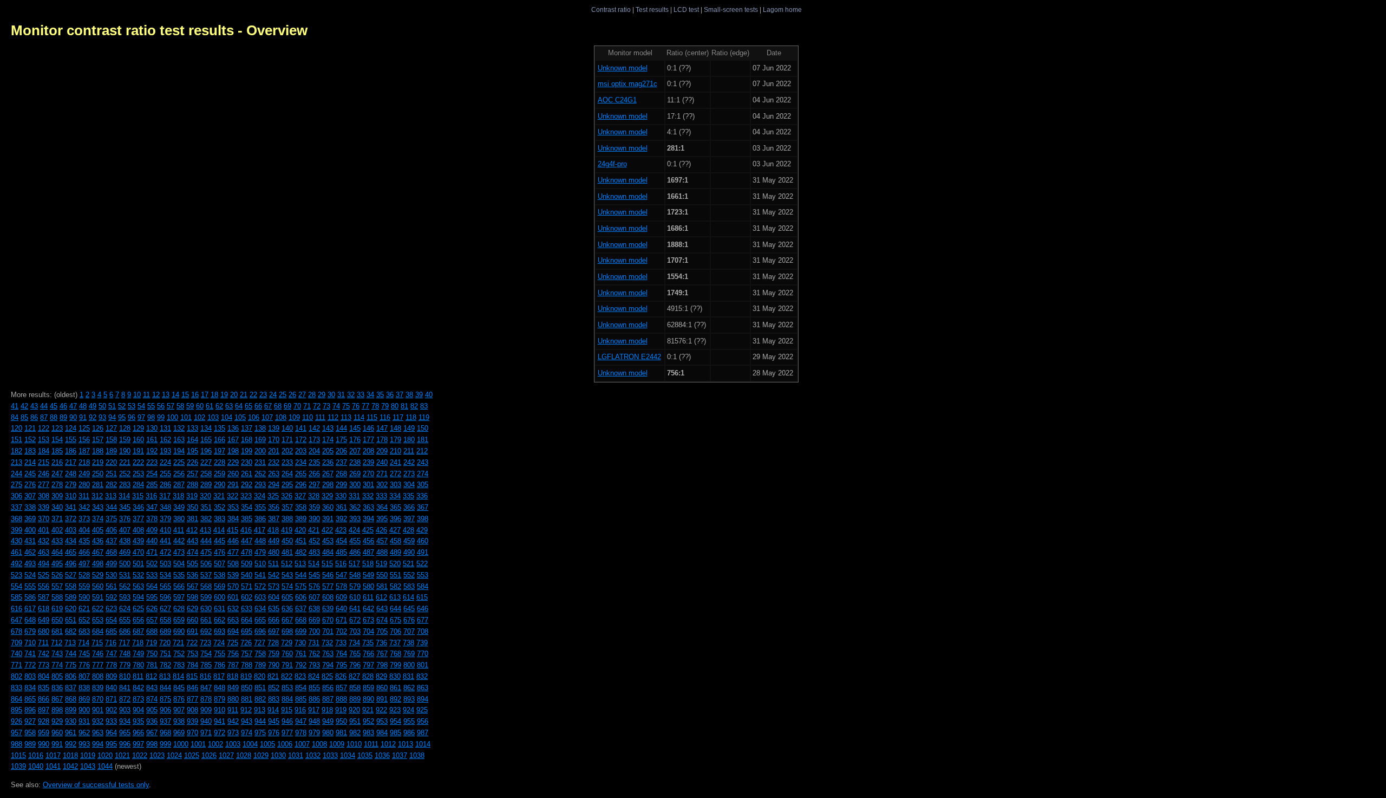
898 (57, 710)
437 (111, 541)
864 (16, 699)
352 (219, 507)
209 (382, 451)
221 (124, 462)
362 (355, 507)
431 (30, 541)
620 (70, 609)
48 (83, 406)
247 (57, 474)
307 (30, 496)
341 (70, 507)
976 (273, 733)
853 (287, 688)
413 (205, 530)
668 (300, 620)
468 (111, 552)
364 (382, 507)
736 (381, 643)
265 (300, 474)
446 (233, 541)
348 (165, 507)
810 (124, 676)
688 (152, 631)
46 (63, 406)
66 (258, 406)
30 (331, 395)
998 (152, 744)
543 (287, 575)
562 (124, 586)
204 (314, 451)
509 (246, 564)
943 (246, 721)
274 (422, 474)
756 (233, 654)
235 (314, 462)
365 (395, 507)
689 (165, 631)
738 (408, 643)
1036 (382, 755)
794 (328, 665)
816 (205, 676)
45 (53, 406)
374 (97, 519)
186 (70, 451)
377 (138, 519)
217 (70, 462)
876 (179, 699)
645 (409, 609)
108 (280, 417)
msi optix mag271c (627, 84)
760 (287, 654)
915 (286, 710)
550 (382, 575)
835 (43, 688)
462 (30, 552)
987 (422, 733)
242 (409, 462)
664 (246, 620)
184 (43, 451)
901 (97, 710)
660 (192, 620)
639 (328, 609)
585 (16, 597)
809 (111, 676)
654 (111, 620)
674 (382, 620)
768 (395, 654)
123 (57, 428)
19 (224, 395)
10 (137, 395)
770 (422, 654)
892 (395, 699)
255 (165, 474)
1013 (405, 744)
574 (287, 586)
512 (286, 564)
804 (43, 676)
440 (152, 541)
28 (312, 395)
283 (124, 485)
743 (57, 654)
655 (124, 620)
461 (16, 552)
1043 (87, 766)
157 (97, 440)
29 (321, 395)
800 (409, 665)
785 (206, 665)
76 (355, 406)
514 (313, 564)
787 (233, 665)
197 (219, 451)
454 (341, 541)
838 (84, 688)
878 (206, 699)
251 (111, 474)
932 (97, 721)
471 (152, 552)
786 (219, 665)
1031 (295, 755)
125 (84, 428)
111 (320, 417)
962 (84, 733)
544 (300, 575)
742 (43, 654)
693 (219, 631)
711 (43, 643)
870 (97, 699)
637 (300, 609)
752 (179, 654)
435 (84, 541)
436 (97, 541)
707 (409, 631)
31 (341, 395)
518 (368, 564)
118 (411, 417)
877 (192, 699)
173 (314, 440)
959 (43, 733)
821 (273, 676)
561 (111, 586)
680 (43, 631)
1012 (388, 744)
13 (165, 395)
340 (57, 507)
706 (395, 631)
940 (206, 721)
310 (70, 496)
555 (30, 586)
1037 (399, 755)
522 (422, 564)
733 (340, 643)
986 (409, 733)
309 (57, 496)
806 (70, 676)
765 (355, 654)
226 (192, 462)
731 (313, 643)
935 (138, 721)
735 (368, 643)
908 (192, 710)
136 (233, 428)
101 (186, 417)
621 (84, 609)
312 (97, 496)
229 (233, 462)
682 (70, 631)
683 (84, 631)
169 (260, 440)
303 (395, 485)
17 (204, 395)
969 (179, 733)
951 (355, 721)
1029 (261, 755)
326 (286, 496)
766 (368, 654)
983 (368, 733)
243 (422, 462)
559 (84, 586)
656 (138, 620)
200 (260, 451)
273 (409, 474)
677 (422, 620)
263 (273, 474)
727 (259, 643)
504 (179, 564)
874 (152, 699)
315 (137, 496)
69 (287, 406)
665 (260, 620)
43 (34, 406)
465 (70, 552)
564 (152, 586)
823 (300, 676)
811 (138, 676)
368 (16, 519)
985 (395, 733)
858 (355, 688)
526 (57, 575)
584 (422, 586)
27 (302, 395)
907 (179, 710)
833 (16, 688)
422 (327, 530)
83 (424, 406)
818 (232, 676)
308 (43, 496)
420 (300, 530)
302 (382, 485)
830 (395, 676)
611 (368, 597)
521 (408, 564)
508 (233, 564)
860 (382, 688)
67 (268, 406)
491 (422, 552)
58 (180, 406)
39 (419, 395)
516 (340, 564)
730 (300, 643)
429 (422, 530)
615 (422, 597)
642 (368, 609)
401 (43, 530)
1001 (198, 744)
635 (273, 609)
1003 (232, 744)
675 (395, 620)
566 (179, 586)
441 (165, 541)
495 (57, 564)
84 (14, 417)
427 (395, 530)
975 (260, 733)
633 (246, 609)
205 (328, 451)
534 (165, 575)
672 (355, 620)
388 (287, 519)
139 (273, 428)
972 (219, 733)
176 (355, 440)
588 (57, 597)
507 (219, 564)
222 (138, 462)
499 (111, 564)
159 (124, 440)
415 (232, 530)
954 (395, 721)
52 (122, 406)
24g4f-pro (612, 164)
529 (97, 575)
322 (232, 496)
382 (206, 519)
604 (273, 597)
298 (328, 485)
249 (84, 474)
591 (97, 597)
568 (206, 586)
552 (409, 575)
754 (206, 654)
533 (152, 575)
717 (124, 643)
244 (16, 474)
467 (97, 552)
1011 (371, 744)
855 (314, 688)
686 (124, 631)
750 (152, 654)
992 (70, 744)
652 (84, 620)
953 (382, 721)
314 (124, 496)
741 (30, 654)
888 (341, 699)
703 (355, 631)
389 (300, 519)
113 (346, 417)
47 (73, 406)
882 (260, 699)
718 (137, 643)
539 (233, 575)
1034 (347, 755)
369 (30, 519)
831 (408, 676)
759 (273, 654)
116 (385, 417)
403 (70, 530)
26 (292, 395)
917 (313, 710)
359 (314, 507)
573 (273, 586)
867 (57, 699)
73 (326, 406)
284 (138, 485)
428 (408, 530)
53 (131, 406)
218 (84, 462)
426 (381, 530)
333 (381, 496)
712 (56, 643)
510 (260, 564)
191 (138, 451)
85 (24, 417)
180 (409, 440)
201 (273, 451)
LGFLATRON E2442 (629, 357)
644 (395, 609)
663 (233, 620)
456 (368, 541)
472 (165, 552)
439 (138, 541)
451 (300, 541)
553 (422, 575)
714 (83, 643)
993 (84, 744)
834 (30, 688)
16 (195, 395)
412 (192, 530)
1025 (191, 755)
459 (409, 541)
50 (102, 406)
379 (165, 519)
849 (233, 688)
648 (30, 620)
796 (355, 665)
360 (328, 507)
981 (341, 733)
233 (287, 462)
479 (260, 552)
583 (409, 586)
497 (84, 564)
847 (206, 688)
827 (354, 676)
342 (84, 507)
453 (328, 541)
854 (300, 688)
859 (368, 688)
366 (409, 507)
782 (165, 665)
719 (151, 643)
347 (152, 507)
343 (97, 507)
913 (259, 710)
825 (327, 676)
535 (179, 575)
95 (122, 417)
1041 (53, 766)
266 (314, 474)
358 (300, 507)
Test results (652, 9)
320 (205, 496)
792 (300, 665)
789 (260, 665)
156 (84, 440)
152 (30, 440)
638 (314, 609)
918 (327, 710)
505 (192, 564)
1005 (267, 744)
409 (152, 530)
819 (246, 676)
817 (219, 676)
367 (422, 507)
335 (408, 496)
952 (368, 721)
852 (273, 688)
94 (112, 417)
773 (43, 665)
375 (111, 519)
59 (190, 406)
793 (314, 665)
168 (246, 440)
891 (382, 699)
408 (138, 530)
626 (152, 609)
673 (368, 620)
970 (192, 733)
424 (354, 530)
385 (246, 519)
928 (43, 721)
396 (395, 519)
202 (287, 451)
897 (43, 710)
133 (192, 428)
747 (111, 654)
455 (355, 541)
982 (355, 733)
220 (111, 462)
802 (16, 676)
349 (179, 507)
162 (165, 440)
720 (165, 643)
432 (43, 541)
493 (30, 564)
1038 (416, 755)
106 (253, 417)
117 (398, 417)
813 (165, 676)
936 (152, 721)
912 (246, 710)
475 (206, 552)
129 (138, 428)
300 (355, 485)
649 (43, 620)
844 (165, 688)
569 (219, 586)
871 (111, 699)
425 (368, 530)
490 (409, 552)
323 (246, 496)
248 (70, 474)
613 (395, 597)
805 (57, 676)
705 (382, 631)
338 (30, 507)
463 (43, 552)
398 (422, 519)
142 (314, 428)
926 (16, 721)
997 (138, 744)
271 (382, 474)
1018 (70, 755)
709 (16, 643)
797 (368, 665)
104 (226, 417)
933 (111, 721)
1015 (18, 755)
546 (328, 575)
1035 (364, 755)
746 (97, 654)
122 (43, 428)
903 (124, 710)
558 (70, 586)
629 (192, 609)
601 (233, 597)
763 (328, 654)
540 (246, 575)
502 (152, 564)
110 (307, 417)
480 (273, 552)
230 (246, 462)
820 (259, 676)
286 (165, 485)
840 (111, 688)
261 (246, 474)
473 (179, 552)
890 (368, 699)
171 (287, 440)
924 (408, 710)
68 (278, 406)
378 (152, 519)
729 (286, 643)
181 (422, 440)
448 (260, 541)
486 (355, 552)
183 (30, 451)
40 (429, 395)
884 (287, 699)
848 (219, 688)
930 (70, 721)
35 (380, 395)
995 (111, 744)
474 (192, 552)
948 (314, 721)
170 (273, 440)
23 (263, 395)
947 (300, 721)
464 (57, 552)
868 (70, 699)
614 (408, 597)
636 (287, 609)
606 (300, 597)
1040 (35, 766)
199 (246, 451)
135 (219, 428)
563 (138, 586)
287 (179, 485)
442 (179, 541)
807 (84, 676)
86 (34, 417)
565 (165, 586)
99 (161, 417)
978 (300, 733)
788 (246, 665)
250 (97, 474)
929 (57, 721)
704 (368, 631)
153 (43, 440)
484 (328, 552)
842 (138, 688)
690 (179, 631)
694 (233, 631)
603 (260, 597)
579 (355, 586)
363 (368, 507)
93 (102, 417)
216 (57, 462)
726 (246, 643)
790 (273, 665)
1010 (354, 744)
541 (260, 575)
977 (287, 733)
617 (30, 609)
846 (192, 688)
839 (97, 688)
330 (340, 496)
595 (152, 597)
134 (206, 428)
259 (219, 474)
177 (368, 440)
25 (282, 395)
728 (273, 643)
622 (97, 609)
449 (273, 541)
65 (248, 406)
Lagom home (782, 9)
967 (152, 733)
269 (355, 474)
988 (16, 744)
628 (179, 609)
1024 (174, 755)
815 (192, 676)
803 (30, 676)
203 (300, 451)
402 (57, 530)
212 (422, 451)
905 (152, 710)
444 (206, 541)
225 (179, 462)
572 (260, 586)
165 (206, 440)
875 (165, 699)
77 (365, 406)
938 (179, 721)
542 (273, 575)
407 (124, 530)
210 (395, 451)
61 (209, 406)
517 (354, 564)
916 (300, 710)
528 (84, 575)
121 (30, 428)
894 (422, 699)
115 (372, 417)
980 (328, 733)
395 (382, 519)
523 (16, 575)
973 (233, 733)
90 (73, 417)
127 (111, 428)
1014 (422, 744)
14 (175, 395)
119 (424, 417)
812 (151, 676)
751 (165, 654)
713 (70, 643)
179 (395, 440)
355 (260, 507)
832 (422, 676)
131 (165, 428)
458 (395, 541)
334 (395, 496)
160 (138, 440)
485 (341, 552)
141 (300, 428)
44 (44, 406)
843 (152, 688)
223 (152, 462)
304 (409, 485)
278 (57, 485)
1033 (330, 755)
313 (110, 496)
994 (97, 744)
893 (409, 699)
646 (422, 609)
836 (57, 688)
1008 (319, 744)
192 (152, 451)
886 (314, 699)
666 (273, 620)
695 (246, 631)
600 (219, 597)
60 (200, 406)
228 (219, 462)
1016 (35, 755)
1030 (278, 755)
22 (253, 395)
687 (138, 631)
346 (138, 507)
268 (341, 474)
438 (124, 541)
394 (368, 519)
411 (178, 530)
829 (381, 676)
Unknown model (623, 68)
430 (16, 541)
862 (409, 688)
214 (30, 462)
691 (192, 631)
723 (205, 643)
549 (368, 575)
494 (43, 564)
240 (382, 462)
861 (395, 688)
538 (219, 575)
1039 (18, 766)
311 (84, 496)
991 (57, 744)
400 (30, 530)
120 (16, 428)
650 (57, 620)
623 (111, 609)
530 (111, 575)
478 (246, 552)
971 (206, 733)
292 (246, 485)
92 (92, 417)
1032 (313, 755)
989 (30, 744)
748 (124, 654)
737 (395, 643)
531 (124, 575)
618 (43, 609)
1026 (209, 755)
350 (192, 507)
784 (192, 665)
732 (327, 643)
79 (385, 406)
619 (57, 609)
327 (300, 496)
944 (260, 721)
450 (287, 541)
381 (192, 519)
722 (192, 643)
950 (341, 721)
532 (138, 575)
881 (246, 699)
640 (341, 609)
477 (233, 552)
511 (273, 564)
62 (219, 406)
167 (233, 440)
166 (219, 440)
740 (16, 654)
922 (381, 710)
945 (273, 721)
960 (57, 733)
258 (206, 474)
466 (84, 552)
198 (233, 451)
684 (97, 631)
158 (111, 440)
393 (355, 519)
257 (192, 474)
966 (138, 733)
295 (287, 485)
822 (286, 676)
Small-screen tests (731, 9)
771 (16, 665)
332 (368, 496)
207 (355, 451)
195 (192, 451)
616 (16, 609)
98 (151, 417)
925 (422, 710)
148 (395, 428)
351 (206, 507)
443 (192, 541)
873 (138, 699)
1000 (180, 744)
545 (314, 575)
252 (124, 474)
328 (313, 496)
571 (246, 586)
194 (179, 451)
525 (43, 575)
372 (70, 519)
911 (232, 710)
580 (368, 586)
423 (340, 530)
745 (84, 654)
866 (43, 699)
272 (395, 474)
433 (57, 541)
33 (360, 395)
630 (206, 609)
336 (422, 496)
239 (368, 462)
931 (84, 721)
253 (138, 474)
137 (246, 428)
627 (165, 609)
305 (422, 485)
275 (16, 485)
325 (273, 496)
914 (273, 710)
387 (273, 519)
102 (199, 417)
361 (341, 507)
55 (151, 406)
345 (124, 507)
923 (395, 710)
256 (179, 474)
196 (206, 451)
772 (30, 665)
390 (314, 519)
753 (192, 654)
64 (239, 406)
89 (63, 417)
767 (382, 654)
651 (70, 620)
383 (219, 519)
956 (422, 721)
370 (43, 519)
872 (124, 699)
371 (57, 519)
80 (394, 406)
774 (57, 665)
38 (409, 395)
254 (152, 474)
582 (395, 586)
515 (327, 564)
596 (165, 597)
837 (70, 688)
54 (141, 406)
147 (382, 428)
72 (317, 406)
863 (422, 688)
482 (300, 552)
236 (328, 462)
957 (16, 733)
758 (260, 654)
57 (170, 406)
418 (273, 530)
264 (287, 474)
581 (382, 586)
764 (341, 654)
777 (97, 665)
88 (53, 417)
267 (328, 474)
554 (16, 586)
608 (328, 597)
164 (192, 440)
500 (124, 564)
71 (307, 406)
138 (260, 428)
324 (259, 496)
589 (70, 597)
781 (152, 665)
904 (138, 710)
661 (206, 620)
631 (219, 609)
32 (351, 395)
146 (368, 428)
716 (110, 643)
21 (243, 395)
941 (219, 721)
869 (84, 699)
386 (260, 519)
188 (97, 451)
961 (70, 733)
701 (328, 631)
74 (336, 406)
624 (124, 609)
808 (97, 676)
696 (260, 631)
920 (354, 710)
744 (70, 654)
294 (273, 485)
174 (328, 440)
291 (233, 485)
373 (84, 519)
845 (179, 688)
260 (233, 474)
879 (219, 699)
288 (192, 485)
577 (328, 586)
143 (328, 428)
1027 (226, 755)
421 (313, 530)
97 (141, 417)
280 (84, 485)
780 (138, 665)
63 (229, 406)
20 (234, 395)
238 (355, 462)
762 (314, 654)
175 (341, 440)
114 (359, 417)
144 (341, 428)
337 (16, 507)
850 (246, 688)
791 (287, 665)
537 (206, 575)
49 (92, 406)
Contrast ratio (611, 9)
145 (355, 428)
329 (327, 496)
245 (30, 474)
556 (43, 586)
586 (30, 597)
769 (409, 654)
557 (57, 586)
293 (260, 485)
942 (233, 721)
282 (111, 485)
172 (300, 440)
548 (355, 575)
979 (314, 733)
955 (409, 721)
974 (246, 733)
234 (300, 462)
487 (368, 552)
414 (219, 530)
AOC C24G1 (617, 100)
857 (341, 688)
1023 (157, 755)
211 (408, 451)
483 (314, 552)
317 (165, 496)
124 (70, 428)
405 (97, 530)
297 (314, 485)
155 (70, 440)
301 (368, 485)
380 (179, 519)
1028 (243, 755)
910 (219, 710)
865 (30, 699)
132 (179, 428)
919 (340, 710)
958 (30, 733)
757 (246, 654)
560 (97, 586)
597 (179, 597)
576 (314, 586)
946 (287, 721)
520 (395, 564)
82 (414, 406)
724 (219, 643)
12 (156, 395)
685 (111, 631)
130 (152, 428)
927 (30, 721)
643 (382, 609)
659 (179, 620)
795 (341, 665)
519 (381, 564)
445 (219, 541)
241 (395, 462)
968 (165, 733)
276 (30, 485)
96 (131, 417)
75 (346, 406)
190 (124, 451)
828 (368, 676)
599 (206, 597)
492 (16, 564)
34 (370, 395)
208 (368, 451)
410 (165, 530)
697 (273, 631)
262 (260, 474)
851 (260, 688)
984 (382, 733)
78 (375, 406)
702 (341, 631)
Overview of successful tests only (96, 785)
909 (206, 710)
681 (57, 631)
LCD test (686, 9)
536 (192, 575)
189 (111, 451)
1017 (53, 755)
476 (219, 552)
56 (161, 406)
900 (84, 710)
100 (172, 417)
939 (192, 721)
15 (185, 395)
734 (354, 643)
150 (422, 428)
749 (138, 654)
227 (206, 462)
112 (333, 417)
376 (124, 519)
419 (286, 530)
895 (16, 710)
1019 (87, 755)
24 (273, 395)
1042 (70, 766)
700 (314, 631)
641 (355, 609)
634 (260, 609)
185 (57, 451)
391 (328, 519)
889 (355, 699)
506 (206, 564)
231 (260, 462)
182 (16, 451)
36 (390, 395)
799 (395, 665)
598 (192, 597)
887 (328, 699)
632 (233, 609)
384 (233, 519)
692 (206, 631)
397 (409, 519)
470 (138, 552)
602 (246, 597)
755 (219, 654)
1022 (139, 755)
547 (341, 575)
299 (341, 485)
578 (341, 586)
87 (44, 417)
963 (97, 733)
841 (124, 688)
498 (97, 564)
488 (382, 552)
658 (165, 620)
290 (219, 485)
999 (165, 744)
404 (84, 530)
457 (382, 541)
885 (300, 699)
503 (165, 564)
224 (165, 462)
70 (297, 406)
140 (287, 428)
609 (341, 597)
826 (340, 676)
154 (57, 440)
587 (43, 597)
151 (16, 440)
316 (151, 496)
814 (178, 676)
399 (16, 530)
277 (43, 485)
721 (178, 643)
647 (16, 620)
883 (273, 699)
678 (16, 631)
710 (30, 643)
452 (314, 541)
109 (294, 417)
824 (313, 676)
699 (300, 631)
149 (409, 428)
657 (152, 620)
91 (83, 417)
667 (287, 620)
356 (273, 507)
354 (246, 507)
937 (165, 721)
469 (124, 552)
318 (178, 496)
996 (124, 744)
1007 (302, 744)
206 (341, 451)
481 (287, 552)
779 (124, 665)
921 (368, 710)
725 (232, 643)
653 (97, 620)
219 (97, 462)
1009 (336, 744)
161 (152, 440)
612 (381, 597)
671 (341, 620)
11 (146, 395)
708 (422, 631)
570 (233, 586)
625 (138, 609)
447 (246, 541)
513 (300, 564)
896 (30, 710)
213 (16, 462)
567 (192, 586)
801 (422, 665)
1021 (122, 755)
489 (395, 552)
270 (368, 474)
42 (24, 406)
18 (214, 395)
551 (395, 575)
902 (111, 710)
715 (97, 643)
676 (409, 620)
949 (328, 721)
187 (84, 451)
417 (259, 530)
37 (399, 395)
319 (192, 496)
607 (314, 597)
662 (219, 620)
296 (300, 485)
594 (138, 597)
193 (165, 451)
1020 (105, 755)
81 (404, 406)
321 (219, 496)
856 (328, 688)
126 (97, 428)
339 (43, 507)
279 (70, 485)
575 (300, 586)
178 (382, 440)
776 (84, 665)
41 (14, 406)
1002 (215, 744)
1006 (284, 744)
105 (240, 417)
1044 (105, 766)
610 (355, 597)
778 (111, 665)
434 (70, 541)
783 (179, 665)
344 (111, 507)
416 (246, 530)
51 (112, 406)
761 (300, 654)
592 (111, 597)
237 (341, 462)
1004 (250, 744)
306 (16, 496)
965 (124, 733)
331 (354, 496)
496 (70, 564)
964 (111, 733)
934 (124, 721)
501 (138, 564)
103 (213, 417)
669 (314, 620)
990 (43, 744)
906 (165, 710)
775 (70, 665)
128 (124, 428)
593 (124, 597)
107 (267, 417)
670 (328, 620)
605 (287, 597)
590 (84, 597)
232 (273, 462)
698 (287, 631)
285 (152, 485)
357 (287, 507)
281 (97, 485)
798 (382, 665)
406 (111, 530)
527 (70, 575)
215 (43, 462)
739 (422, 643)
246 (43, 474)
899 (70, 710)
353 (233, 507)
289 (206, 485)
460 (422, 541)
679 (30, 631)
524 (30, 575)
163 (179, 440)
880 (233, 699)
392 (341, 519)
